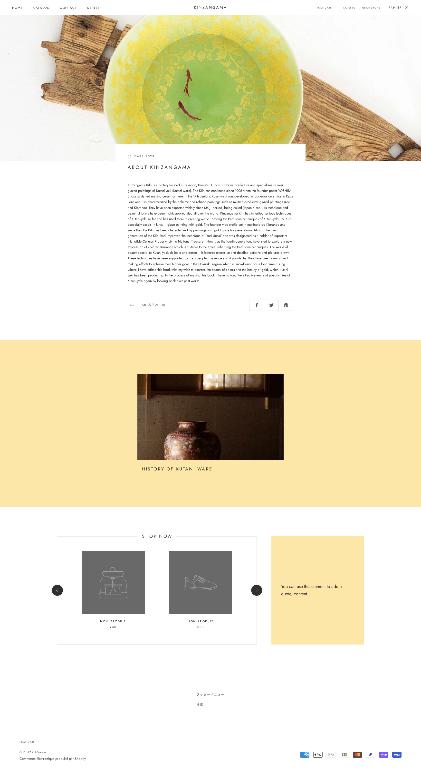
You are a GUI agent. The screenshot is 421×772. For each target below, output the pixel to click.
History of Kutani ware (177, 469)
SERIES (93, 8)
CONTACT (68, 8)
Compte (349, 8)
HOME (17, 8)
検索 (199, 704)
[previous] (57, 590)
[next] (256, 590)
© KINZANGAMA (32, 752)
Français (324, 8)
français (27, 742)
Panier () (399, 7)
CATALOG (41, 8)
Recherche (371, 8)
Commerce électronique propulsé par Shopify (52, 758)
